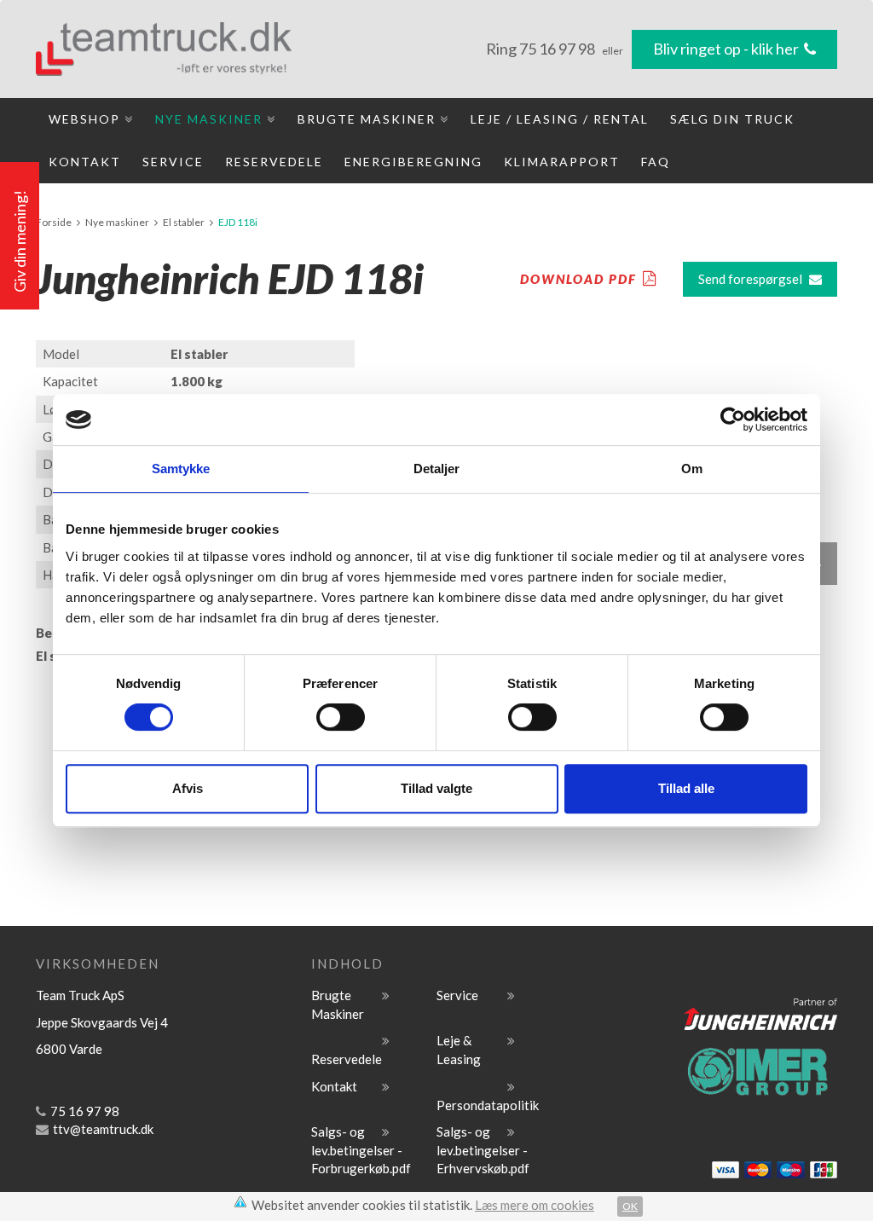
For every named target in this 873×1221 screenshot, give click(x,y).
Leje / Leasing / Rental (560, 119)
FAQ (655, 161)
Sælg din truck (732, 119)
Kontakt (85, 161)
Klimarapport (562, 161)
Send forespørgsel (750, 278)
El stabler (184, 222)
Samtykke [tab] (181, 468)
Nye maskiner (211, 119)
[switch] (340, 717)
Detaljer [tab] (436, 468)
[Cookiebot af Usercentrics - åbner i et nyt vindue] (732, 419)
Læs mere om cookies (534, 1204)
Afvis (187, 788)
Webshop (86, 119)
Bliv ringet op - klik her (727, 48)
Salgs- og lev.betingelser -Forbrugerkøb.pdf (361, 1150)
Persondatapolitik (487, 1105)
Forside (54, 222)
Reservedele (274, 161)
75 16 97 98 (558, 48)
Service (173, 161)
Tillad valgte (436, 788)
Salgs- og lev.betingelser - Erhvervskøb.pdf (482, 1150)
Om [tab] (691, 468)
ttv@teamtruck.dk (103, 1129)
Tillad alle (686, 788)
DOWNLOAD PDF (578, 278)
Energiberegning (413, 161)
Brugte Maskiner (369, 119)
